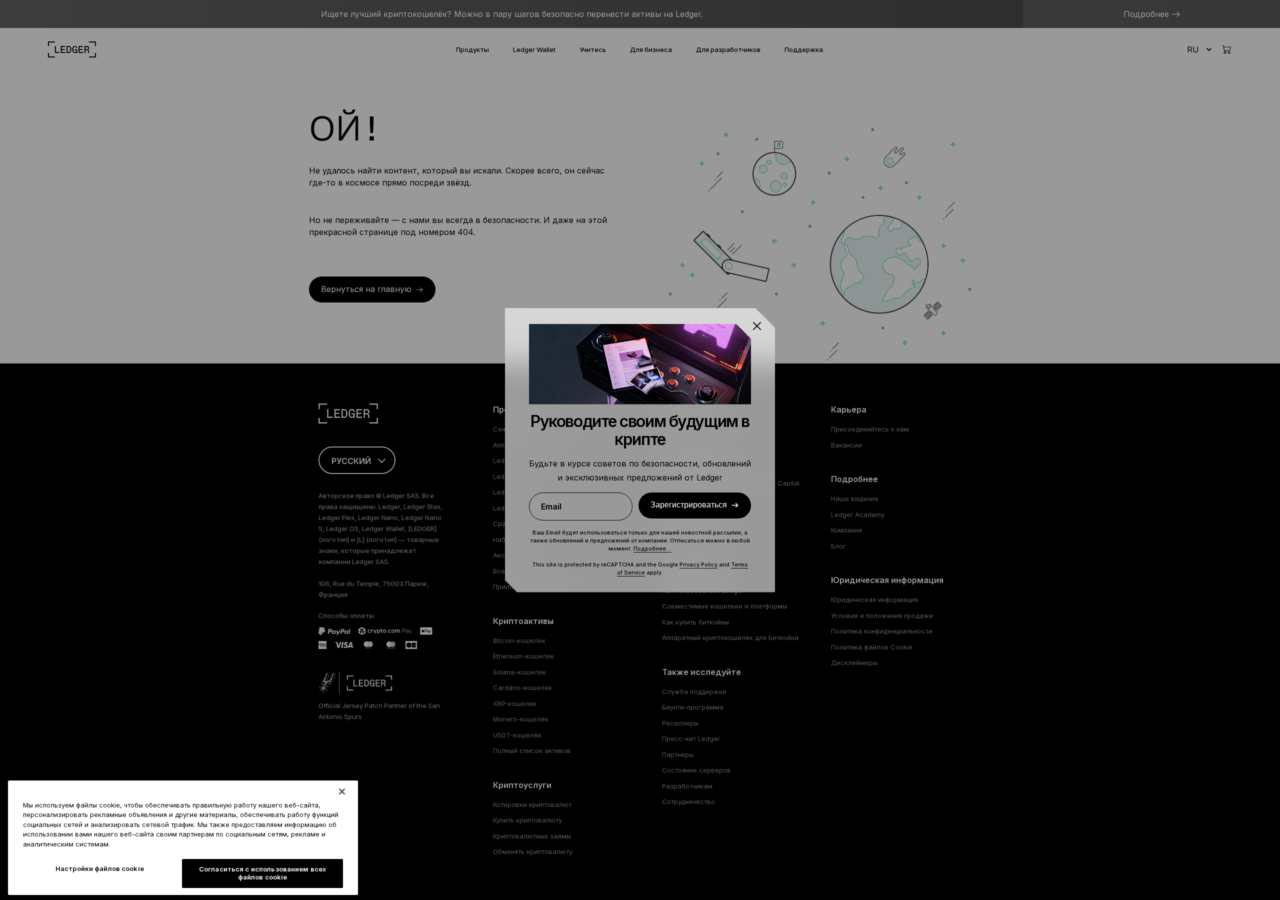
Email (551, 507)
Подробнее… (653, 548)
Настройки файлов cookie (100, 869)
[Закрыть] (342, 791)
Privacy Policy (699, 564)
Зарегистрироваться (688, 504)
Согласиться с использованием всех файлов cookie (262, 874)
